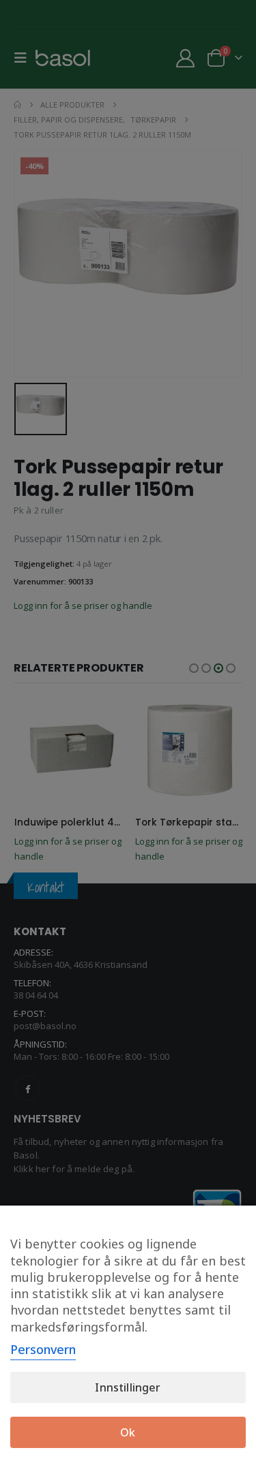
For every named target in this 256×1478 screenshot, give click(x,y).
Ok (127, 1432)
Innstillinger (127, 1387)
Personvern (43, 1349)
